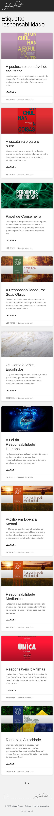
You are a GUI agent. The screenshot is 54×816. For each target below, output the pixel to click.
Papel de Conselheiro (23, 216)
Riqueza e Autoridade (23, 740)
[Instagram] (22, 811)
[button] (6, 796)
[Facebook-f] (32, 811)
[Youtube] (29, 811)
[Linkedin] (25, 811)
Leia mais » (11, 92)
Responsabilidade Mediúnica (20, 596)
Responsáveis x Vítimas (25, 669)
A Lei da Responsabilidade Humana (20, 444)
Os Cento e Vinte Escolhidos (20, 367)
